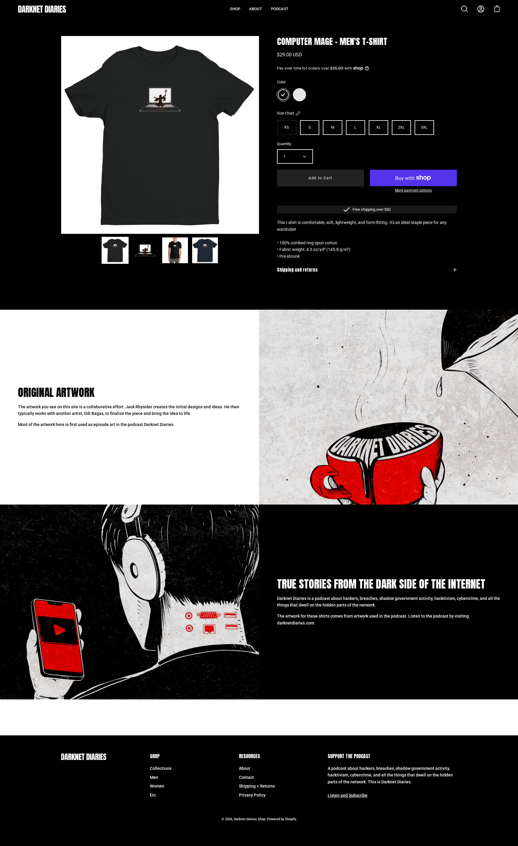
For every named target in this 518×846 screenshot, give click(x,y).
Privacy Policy (252, 795)
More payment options (413, 190)
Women (157, 786)
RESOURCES (249, 756)
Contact (246, 777)
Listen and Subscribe (348, 795)
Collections (160, 768)
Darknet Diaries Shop (249, 819)
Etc (153, 795)
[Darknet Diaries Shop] (42, 9)
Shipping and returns (297, 270)
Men (154, 777)
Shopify (290, 819)
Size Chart (285, 113)
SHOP (154, 756)
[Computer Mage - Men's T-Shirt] (115, 250)
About (244, 768)
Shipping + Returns (257, 786)
